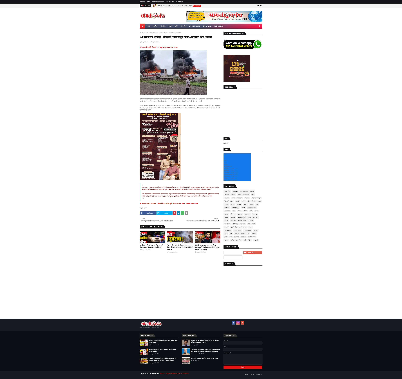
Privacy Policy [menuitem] (194, 26)
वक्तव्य (250, 227)
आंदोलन (233, 195)
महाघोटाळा (233, 220)
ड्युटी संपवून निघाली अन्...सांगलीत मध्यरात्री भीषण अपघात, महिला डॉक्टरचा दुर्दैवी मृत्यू (151, 246)
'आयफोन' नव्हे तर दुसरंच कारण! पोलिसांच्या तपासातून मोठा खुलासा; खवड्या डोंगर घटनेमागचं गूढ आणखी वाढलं (183, 6)
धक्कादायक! (227, 211)
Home (141, 33)
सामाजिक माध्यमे (251, 237)
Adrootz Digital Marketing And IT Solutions (174, 373)
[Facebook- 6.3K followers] (233, 257)
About (252, 374)
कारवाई (237, 201)
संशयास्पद (236, 237)
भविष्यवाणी (233, 217)
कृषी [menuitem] (176, 26)
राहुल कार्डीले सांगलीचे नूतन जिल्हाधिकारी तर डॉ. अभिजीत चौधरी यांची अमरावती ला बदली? (205, 341)
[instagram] (238, 323)
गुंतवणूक (226, 204)
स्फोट (232, 240)
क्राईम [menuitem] (170, 26)
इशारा (253, 195)
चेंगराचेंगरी (239, 204)
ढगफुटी (245, 204)
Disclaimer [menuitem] (207, 26)
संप (231, 237)
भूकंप (249, 217)
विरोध (231, 233)
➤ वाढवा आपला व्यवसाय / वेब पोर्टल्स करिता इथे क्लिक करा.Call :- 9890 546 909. (169, 203)
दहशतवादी (227, 208)
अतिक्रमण (235, 191)
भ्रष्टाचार (255, 217)
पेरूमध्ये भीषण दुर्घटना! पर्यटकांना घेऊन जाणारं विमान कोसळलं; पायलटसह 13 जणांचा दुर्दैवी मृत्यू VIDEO (180, 247)
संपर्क (148, 2)
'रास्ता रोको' (227, 191)
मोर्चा (249, 224)
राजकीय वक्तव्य (242, 227)
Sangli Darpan (145, 42)
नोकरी (256, 211)
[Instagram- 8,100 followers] (233, 252)
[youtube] (252, 252)
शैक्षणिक (254, 233)
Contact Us (259, 374)
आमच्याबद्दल (142, 2)
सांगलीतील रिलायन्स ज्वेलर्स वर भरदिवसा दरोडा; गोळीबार (205, 358)
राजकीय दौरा (234, 227)
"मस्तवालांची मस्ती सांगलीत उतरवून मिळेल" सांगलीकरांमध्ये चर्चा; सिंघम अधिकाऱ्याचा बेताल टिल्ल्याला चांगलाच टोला (205, 350)
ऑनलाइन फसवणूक (256, 198)
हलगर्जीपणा (238, 240)
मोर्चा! (253, 224)
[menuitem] (142, 26)
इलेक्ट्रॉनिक (246, 195)
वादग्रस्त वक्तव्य (237, 230)
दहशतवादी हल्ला (235, 208)
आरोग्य (239, 195)
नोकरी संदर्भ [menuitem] (183, 26)
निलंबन (239, 211)
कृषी (243, 201)
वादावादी (255, 230)
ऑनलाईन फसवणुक (229, 201)
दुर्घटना (146, 33)
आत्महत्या (227, 195)
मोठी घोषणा (235, 224)
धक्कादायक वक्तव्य (252, 208)
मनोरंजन (226, 220)
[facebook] (233, 323)
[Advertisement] (243, 112)
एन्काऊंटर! (239, 198)
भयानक (226, 217)
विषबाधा (237, 233)
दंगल (257, 204)
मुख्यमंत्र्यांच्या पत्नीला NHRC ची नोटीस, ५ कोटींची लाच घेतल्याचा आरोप (162, 350)
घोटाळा (232, 204)
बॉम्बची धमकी (254, 214)
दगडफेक (251, 204)
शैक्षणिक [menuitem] (155, 26)
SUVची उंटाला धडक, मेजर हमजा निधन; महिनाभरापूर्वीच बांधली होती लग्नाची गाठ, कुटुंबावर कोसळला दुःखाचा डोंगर (207, 247)
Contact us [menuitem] (218, 26)
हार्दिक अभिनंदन (247, 240)
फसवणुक (240, 214)
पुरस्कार (226, 214)
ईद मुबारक (227, 198)
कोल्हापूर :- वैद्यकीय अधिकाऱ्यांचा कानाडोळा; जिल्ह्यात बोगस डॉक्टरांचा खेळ (163, 341)
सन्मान (226, 237)
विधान (226, 233)
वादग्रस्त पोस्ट (228, 230)
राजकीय (226, 227)
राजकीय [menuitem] (148, 26)
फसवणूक (247, 214)
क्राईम (247, 201)
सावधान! (226, 240)
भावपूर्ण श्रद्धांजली (242, 217)
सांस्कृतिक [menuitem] (163, 26)
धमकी (234, 211)
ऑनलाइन (247, 198)
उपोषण (233, 198)
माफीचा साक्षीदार (242, 220)
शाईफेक (243, 233)
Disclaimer (179, 2)
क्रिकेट (254, 201)
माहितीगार (250, 220)
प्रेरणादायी (233, 214)
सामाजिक (243, 237)
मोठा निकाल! (227, 224)
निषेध (251, 211)
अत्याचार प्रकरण (244, 191)
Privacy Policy (170, 2)
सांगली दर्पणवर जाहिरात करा (158, 2)
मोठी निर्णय (242, 224)
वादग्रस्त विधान (247, 230)
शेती (248, 233)
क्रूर (259, 201)
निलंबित (245, 211)
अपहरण (252, 191)
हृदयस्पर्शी (256, 240)
